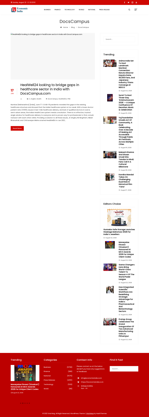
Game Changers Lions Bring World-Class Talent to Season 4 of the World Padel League (127, 272)
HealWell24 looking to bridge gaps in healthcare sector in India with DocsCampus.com (49, 89)
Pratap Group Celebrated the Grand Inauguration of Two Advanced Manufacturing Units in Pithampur (126, 328)
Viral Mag (89, 413)
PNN (69, 99)
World (81, 10)
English (33, 99)
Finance (58, 10)
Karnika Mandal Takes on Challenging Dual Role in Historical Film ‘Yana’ (126, 180)
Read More (17, 128)
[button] (20, 403)
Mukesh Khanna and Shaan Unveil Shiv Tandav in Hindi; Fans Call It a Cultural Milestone (126, 159)
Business (47, 10)
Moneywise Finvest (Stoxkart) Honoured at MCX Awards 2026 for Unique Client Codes (126, 249)
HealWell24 (62, 99)
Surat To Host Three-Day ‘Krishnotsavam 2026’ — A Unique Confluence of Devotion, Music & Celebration (127, 102)
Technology (69, 10)
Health (39, 99)
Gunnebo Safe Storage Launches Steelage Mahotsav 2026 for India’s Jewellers (119, 232)
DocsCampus (53, 99)
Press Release (104, 10)
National (91, 10)
